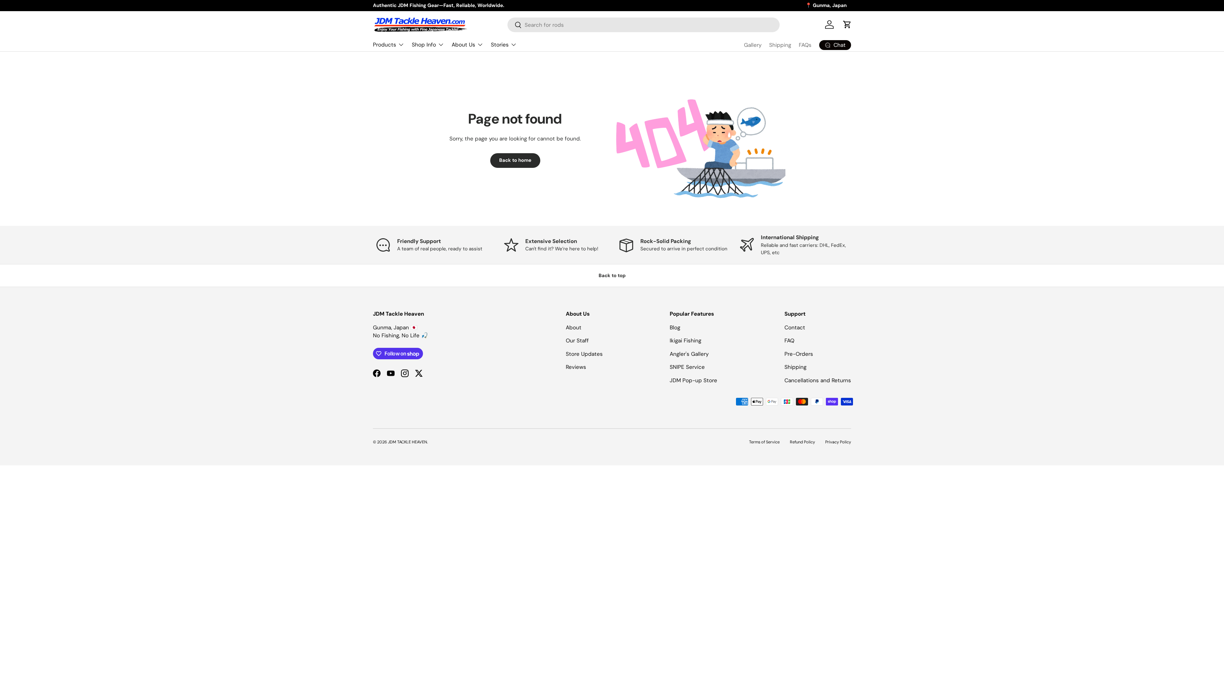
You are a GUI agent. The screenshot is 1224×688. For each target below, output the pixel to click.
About (573, 327)
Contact (794, 327)
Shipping (780, 44)
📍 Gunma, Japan (826, 5)
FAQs (805, 44)
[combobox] (643, 25)
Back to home (515, 160)
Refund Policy (802, 442)
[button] (847, 25)
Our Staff (577, 340)
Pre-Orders (798, 353)
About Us (463, 44)
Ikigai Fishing (685, 340)
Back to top (612, 275)
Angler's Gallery (689, 353)
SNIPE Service (687, 366)
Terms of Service (764, 442)
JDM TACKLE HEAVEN (407, 442)
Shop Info (424, 44)
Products (384, 44)
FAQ (789, 340)
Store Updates (584, 353)
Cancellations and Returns (817, 380)
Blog (675, 327)
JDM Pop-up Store (693, 380)
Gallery (752, 44)
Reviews (576, 366)
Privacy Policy (838, 442)
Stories (500, 44)
